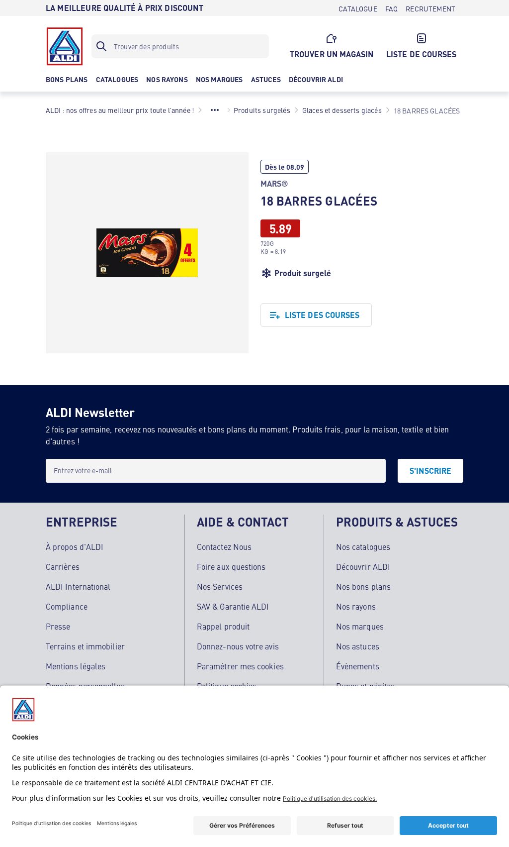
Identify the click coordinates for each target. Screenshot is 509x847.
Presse (58, 626)
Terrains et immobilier (85, 645)
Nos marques (360, 626)
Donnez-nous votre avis (238, 645)
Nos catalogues (363, 546)
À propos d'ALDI (74, 546)
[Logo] (65, 46)
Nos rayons (356, 606)
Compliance (66, 606)
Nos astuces (357, 645)
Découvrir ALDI (363, 566)
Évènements (357, 665)
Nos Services (220, 586)
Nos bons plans (363, 586)
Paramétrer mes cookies (240, 665)
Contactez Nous (224, 546)
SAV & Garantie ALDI (233, 606)
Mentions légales (75, 665)
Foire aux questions (231, 566)
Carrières (63, 566)
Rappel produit (223, 626)
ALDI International (78, 586)
